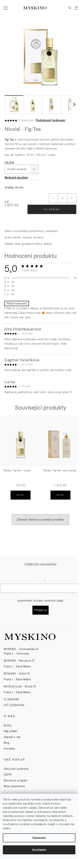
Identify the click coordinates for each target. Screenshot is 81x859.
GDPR (7, 774)
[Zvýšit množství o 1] (71, 198)
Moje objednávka (14, 786)
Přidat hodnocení (17, 303)
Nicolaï (19, 187)
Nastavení (39, 838)
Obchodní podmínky (16, 768)
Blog (6, 742)
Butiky (8, 725)
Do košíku (52, 209)
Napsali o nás (12, 737)
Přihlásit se (40, 610)
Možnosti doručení (16, 177)
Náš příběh (10, 731)
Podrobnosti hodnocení (50, 120)
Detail (20, 495)
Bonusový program (15, 780)
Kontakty (9, 748)
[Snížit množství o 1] (53, 198)
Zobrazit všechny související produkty (40, 519)
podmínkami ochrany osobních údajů (40, 600)
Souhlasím (39, 850)
